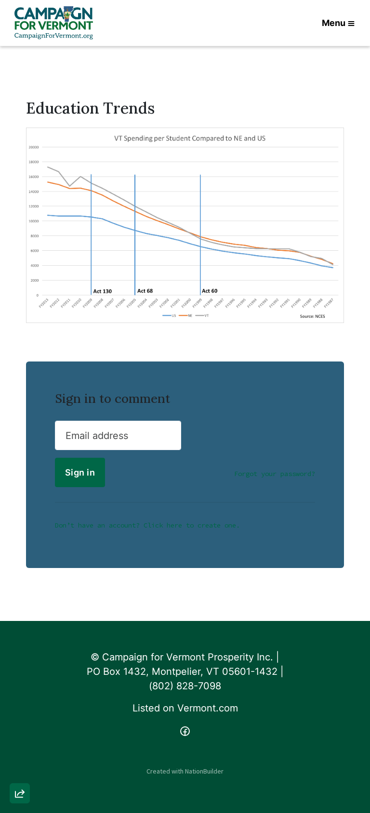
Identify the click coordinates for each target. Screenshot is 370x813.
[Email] (20, 688)
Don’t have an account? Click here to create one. (147, 525)
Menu (333, 23)
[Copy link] (20, 660)
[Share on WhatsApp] (20, 770)
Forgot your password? (274, 473)
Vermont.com (207, 708)
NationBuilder (204, 771)
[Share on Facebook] (20, 743)
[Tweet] (20, 715)
